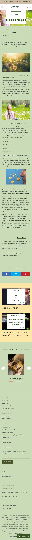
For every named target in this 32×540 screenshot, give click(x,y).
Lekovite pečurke (6, 442)
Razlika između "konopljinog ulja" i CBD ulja (13, 435)
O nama (4, 474)
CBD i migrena (10, 308)
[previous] (3, 368)
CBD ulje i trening (6, 437)
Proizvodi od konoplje (8, 408)
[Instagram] (2, 496)
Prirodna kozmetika (7, 405)
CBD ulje (14, 252)
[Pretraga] (27, 7)
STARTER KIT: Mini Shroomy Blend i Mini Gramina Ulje (16, 378)
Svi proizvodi (5, 400)
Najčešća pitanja (6, 476)
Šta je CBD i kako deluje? (8, 429)
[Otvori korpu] (30, 7)
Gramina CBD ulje (6, 225)
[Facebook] (9, 496)
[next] (29, 368)
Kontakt (4, 471)
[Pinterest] (16, 496)
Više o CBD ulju (6, 427)
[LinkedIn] (13, 496)
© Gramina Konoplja (16, 536)
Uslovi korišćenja (6, 416)
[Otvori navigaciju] (2, 7)
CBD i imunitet (5, 440)
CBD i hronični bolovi (7, 432)
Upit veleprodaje (6, 418)
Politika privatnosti (7, 413)
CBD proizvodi (5, 403)
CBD (14, 191)
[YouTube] (6, 496)
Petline (4, 411)
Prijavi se (7, 461)
